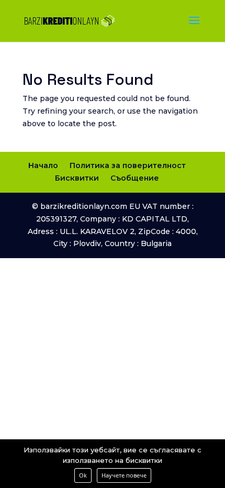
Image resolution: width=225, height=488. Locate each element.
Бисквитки (77, 178)
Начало (43, 165)
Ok (83, 475)
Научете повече (124, 475)
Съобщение (134, 178)
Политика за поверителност (128, 165)
